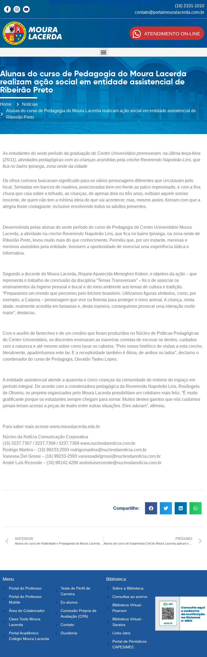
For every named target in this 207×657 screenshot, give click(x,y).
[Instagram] (16, 9)
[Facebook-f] (7, 9)
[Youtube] (26, 9)
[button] (103, 52)
